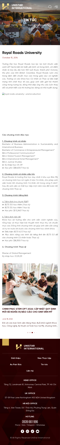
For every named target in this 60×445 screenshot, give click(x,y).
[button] (27, 332)
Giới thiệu (16, 358)
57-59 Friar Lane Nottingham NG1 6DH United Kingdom (30, 398)
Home (14, 25)
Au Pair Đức (15, 365)
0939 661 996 (30, 422)
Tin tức (22, 25)
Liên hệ (30, 371)
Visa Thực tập (44, 358)
